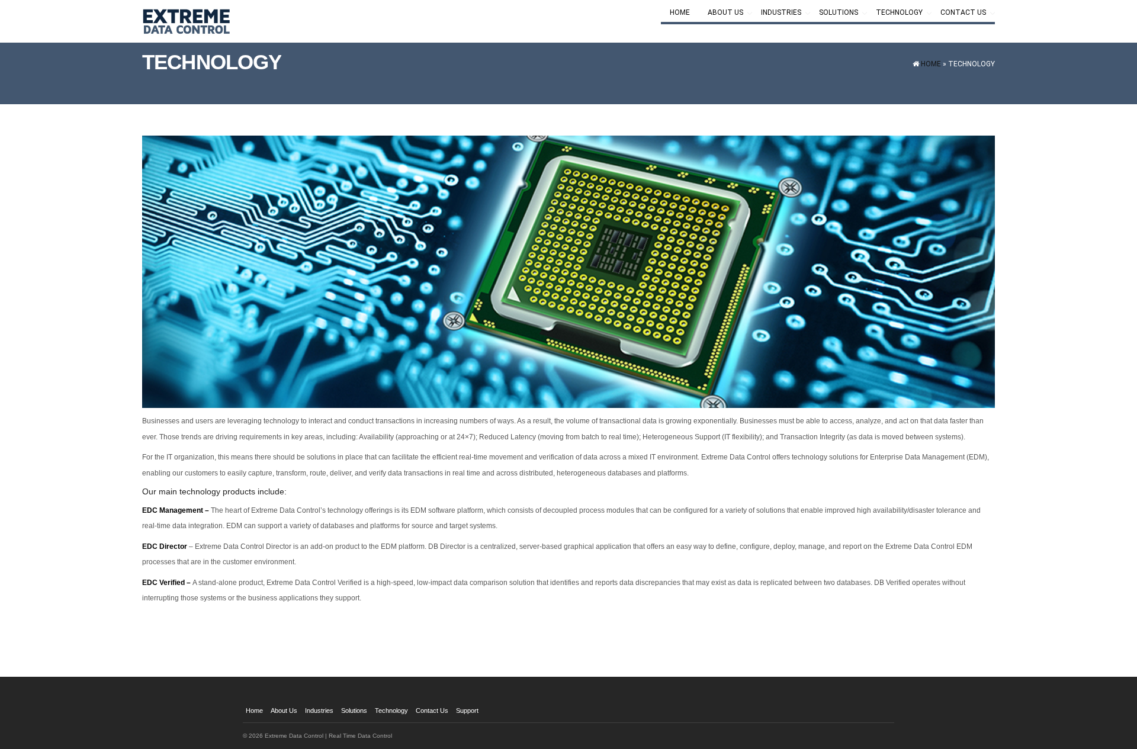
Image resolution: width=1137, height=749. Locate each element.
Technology (895, 13)
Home (680, 12)
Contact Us (959, 13)
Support (467, 710)
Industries (776, 13)
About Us (721, 13)
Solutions (834, 13)
